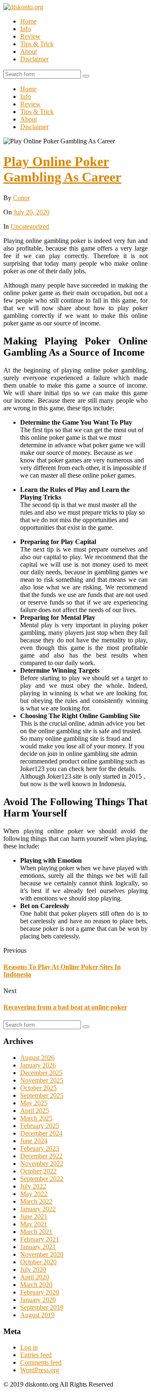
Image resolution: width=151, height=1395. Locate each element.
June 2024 (33, 1140)
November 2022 (41, 1163)
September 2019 (41, 1307)
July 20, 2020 (31, 212)
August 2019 (37, 1314)
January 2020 (38, 1299)
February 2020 (39, 1292)
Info (25, 28)
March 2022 (36, 1201)
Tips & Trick (37, 44)
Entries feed (36, 1354)
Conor (21, 197)
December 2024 (41, 1133)
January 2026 (38, 1065)
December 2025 (41, 1072)
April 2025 (34, 1110)
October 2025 (38, 1087)
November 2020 (41, 1254)
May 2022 (33, 1193)
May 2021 (33, 1224)
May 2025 (33, 1103)
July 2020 (33, 1269)
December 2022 (41, 1156)
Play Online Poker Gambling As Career (62, 169)
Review (30, 36)
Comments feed (41, 1362)
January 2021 (38, 1246)
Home (28, 21)
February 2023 (39, 1148)
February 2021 (39, 1239)
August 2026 (37, 1057)
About (28, 51)
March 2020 (36, 1284)
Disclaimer (34, 59)
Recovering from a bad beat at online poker (65, 1007)
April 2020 (34, 1277)
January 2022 (38, 1209)
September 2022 (41, 1178)
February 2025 (39, 1125)
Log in (29, 1347)
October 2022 (38, 1171)
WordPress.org (39, 1370)
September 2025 (41, 1095)
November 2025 (41, 1080)
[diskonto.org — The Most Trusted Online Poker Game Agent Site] (23, 7)
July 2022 (33, 1186)
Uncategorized (29, 226)
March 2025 (36, 1118)
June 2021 (33, 1216)
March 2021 (36, 1231)
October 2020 (38, 1262)
